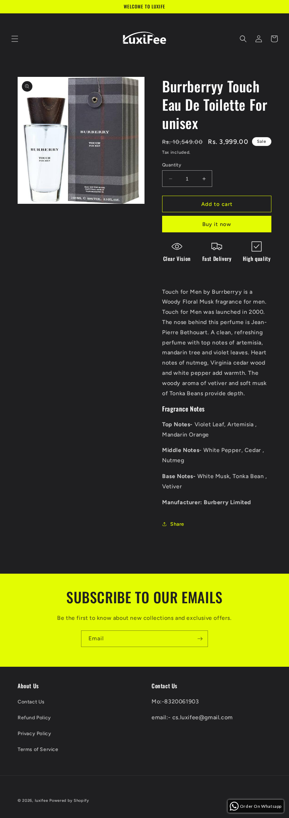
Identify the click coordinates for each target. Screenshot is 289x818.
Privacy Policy (34, 734)
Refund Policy (34, 718)
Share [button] (177, 524)
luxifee (41, 800)
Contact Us (31, 702)
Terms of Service (38, 749)
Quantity (171, 164)
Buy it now (216, 224)
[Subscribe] (200, 638)
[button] (15, 39)
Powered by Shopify (69, 800)
